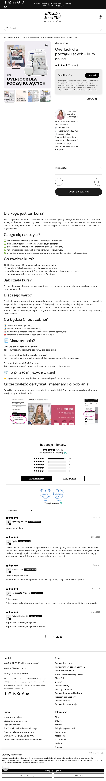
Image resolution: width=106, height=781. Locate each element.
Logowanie (92, 75)
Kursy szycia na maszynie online (30, 37)
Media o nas (60, 735)
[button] (99, 17)
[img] (12, 517)
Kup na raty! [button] (61, 167)
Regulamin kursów (12, 724)
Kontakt (58, 724)
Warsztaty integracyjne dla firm (19, 735)
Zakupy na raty (62, 685)
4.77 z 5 (59, 449)
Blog (57, 717)
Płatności (59, 678)
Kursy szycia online (13, 717)
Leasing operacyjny (64, 689)
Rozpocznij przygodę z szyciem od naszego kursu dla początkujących (53, 4)
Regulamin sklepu (63, 663)
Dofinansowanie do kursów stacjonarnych (23, 739)
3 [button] (53, 636)
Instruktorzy (60, 732)
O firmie (59, 721)
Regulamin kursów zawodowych (19, 732)
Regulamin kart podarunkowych (70, 666)
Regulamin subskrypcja (66, 704)
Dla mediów (60, 739)
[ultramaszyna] (52, 15)
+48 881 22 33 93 (12, 663)
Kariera (58, 743)
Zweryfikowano (51, 503)
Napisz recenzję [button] (36, 478)
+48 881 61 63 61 (11, 668)
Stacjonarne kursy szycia (15, 721)
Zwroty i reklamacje (64, 670)
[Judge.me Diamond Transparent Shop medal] (58, 494)
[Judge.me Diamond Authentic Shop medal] (45, 494)
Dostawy (59, 681)
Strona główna (9, 37)
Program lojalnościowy (65, 697)
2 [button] (49, 636)
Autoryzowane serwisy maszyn (69, 674)
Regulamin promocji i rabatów (69, 693)
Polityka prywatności (65, 728)
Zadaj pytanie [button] (69, 478)
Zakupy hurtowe (62, 700)
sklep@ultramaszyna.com (16, 673)
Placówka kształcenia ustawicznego (20, 728)
